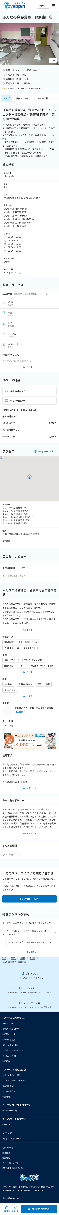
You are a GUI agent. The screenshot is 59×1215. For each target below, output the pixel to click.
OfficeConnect (8, 1110)
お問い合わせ (31, 898)
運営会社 (6, 1152)
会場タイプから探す (10, 1028)
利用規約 (6, 1061)
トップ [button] (6, 98)
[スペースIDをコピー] (11, 725)
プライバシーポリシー (11, 1163)
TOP (4, 958)
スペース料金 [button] (43, 98)
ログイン (43, 5)
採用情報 (6, 1157)
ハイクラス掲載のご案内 (12, 1080)
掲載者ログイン (8, 1086)
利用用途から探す (9, 1034)
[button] (29, 44)
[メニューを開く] (54, 5)
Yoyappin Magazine (10, 1138)
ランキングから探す (10, 1045)
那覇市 (22, 958)
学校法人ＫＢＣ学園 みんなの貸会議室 (34, 707)
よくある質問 (7, 1055)
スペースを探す (8, 1023)
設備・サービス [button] (23, 98)
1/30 (53, 60)
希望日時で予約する (38, 1208)
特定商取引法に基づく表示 (13, 1168)
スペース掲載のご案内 (11, 1075)
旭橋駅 (32, 958)
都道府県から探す (9, 1039)
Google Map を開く (46, 451)
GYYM (5, 1124)
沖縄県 (13, 958)
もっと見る (27, 367)
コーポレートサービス (11, 1050)
